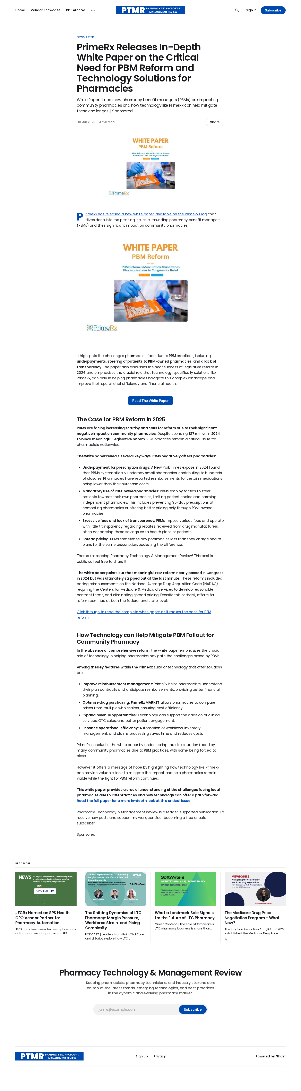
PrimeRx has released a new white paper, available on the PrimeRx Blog (146, 214)
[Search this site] (237, 10)
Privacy (160, 1056)
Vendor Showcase (45, 10)
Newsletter (85, 37)
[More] (93, 10)
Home (20, 10)
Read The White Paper (150, 401)
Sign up (142, 1056)
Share (215, 122)
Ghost (281, 1056)
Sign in (251, 10)
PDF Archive (75, 10)
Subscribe (273, 10)
